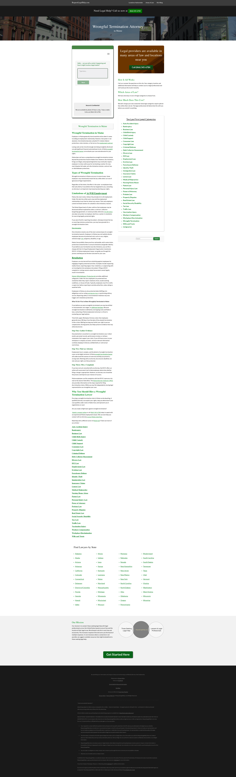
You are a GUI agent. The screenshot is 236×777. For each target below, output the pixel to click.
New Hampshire (126, 566)
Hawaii (77, 600)
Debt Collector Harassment (82, 456)
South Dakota (148, 562)
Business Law (77, 433)
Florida (77, 592)
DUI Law (75, 463)
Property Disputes (78, 509)
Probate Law (77, 506)
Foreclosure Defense (79, 473)
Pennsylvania (125, 605)
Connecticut (79, 579)
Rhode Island (148, 554)
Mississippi (102, 600)
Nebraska (123, 558)
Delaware (78, 583)
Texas (145, 571)
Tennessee (147, 566)
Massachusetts (103, 588)
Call (141, 67)
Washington (147, 588)
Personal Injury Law (79, 500)
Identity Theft (77, 476)
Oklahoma (124, 596)
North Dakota (125, 588)
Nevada (123, 562)
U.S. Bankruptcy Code (129, 770)
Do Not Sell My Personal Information (118, 684)
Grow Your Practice (123, 692)
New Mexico (124, 575)
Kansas (100, 566)
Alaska (77, 558)
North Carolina (125, 583)
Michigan (101, 592)
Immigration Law (129, 171)
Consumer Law (78, 446)
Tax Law (75, 519)
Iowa (99, 562)
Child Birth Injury (79, 436)
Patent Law (127, 185)
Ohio (122, 592)
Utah (145, 575)
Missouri (101, 605)
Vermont (146, 579)
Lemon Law (76, 486)
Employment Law (78, 466)
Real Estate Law (78, 513)
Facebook (120, 680)
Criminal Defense (78, 453)
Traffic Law (76, 523)
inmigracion (127, 227)
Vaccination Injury (130, 212)
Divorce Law (76, 460)
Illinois (100, 554)
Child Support (77, 443)
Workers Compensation (81, 529)
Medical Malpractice (79, 490)
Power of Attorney (78, 503)
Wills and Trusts (129, 224)
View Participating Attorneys (126, 713)
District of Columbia (82, 588)
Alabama (78, 554)
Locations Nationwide (136, 2)
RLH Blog (160, 2)
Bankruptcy (76, 430)
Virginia (146, 583)
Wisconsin (147, 596)
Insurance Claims (78, 483)
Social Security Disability (132, 203)
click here (109, 764)
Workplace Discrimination (82, 533)
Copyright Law (128, 144)
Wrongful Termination (131, 221)
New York (123, 579)
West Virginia (148, 592)
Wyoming (146, 600)
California (78, 571)
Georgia (78, 596)
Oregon (123, 600)
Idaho (77, 605)
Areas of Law (150, 2)
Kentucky (101, 571)
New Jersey (124, 571)
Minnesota (102, 596)
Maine (100, 579)
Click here (116, 760)
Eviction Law (77, 470)
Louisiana (101, 575)
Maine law (96, 420)
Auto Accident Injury (80, 426)
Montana (123, 554)
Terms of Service (110, 695)
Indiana (100, 558)
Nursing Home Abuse (80, 493)
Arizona (78, 562)
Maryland (101, 583)
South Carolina (148, 558)
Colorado (78, 575)
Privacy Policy (121, 678)
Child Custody (77, 440)
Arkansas (78, 566)
